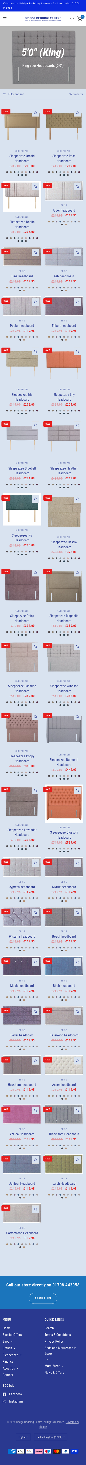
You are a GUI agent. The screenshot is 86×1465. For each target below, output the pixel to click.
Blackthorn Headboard (64, 1134)
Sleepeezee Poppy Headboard (22, 758)
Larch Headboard (64, 1184)
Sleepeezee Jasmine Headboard (22, 688)
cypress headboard (22, 887)
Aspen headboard (64, 1085)
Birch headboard (64, 986)
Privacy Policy (54, 1341)
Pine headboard (22, 276)
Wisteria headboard (22, 936)
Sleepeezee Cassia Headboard (64, 544)
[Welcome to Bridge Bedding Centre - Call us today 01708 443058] (43, 6)
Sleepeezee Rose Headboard (64, 158)
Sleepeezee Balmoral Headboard (64, 762)
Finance (8, 1361)
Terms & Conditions (58, 1335)
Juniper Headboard (22, 1184)
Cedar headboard (22, 1035)
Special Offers (12, 1335)
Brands (7, 1348)
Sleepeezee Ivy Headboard (22, 537)
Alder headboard (64, 210)
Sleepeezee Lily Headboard (64, 397)
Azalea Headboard (22, 1134)
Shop (6, 1341)
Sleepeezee (22, 151)
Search (49, 1328)
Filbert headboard (64, 326)
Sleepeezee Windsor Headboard (64, 688)
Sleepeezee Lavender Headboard (22, 832)
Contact (8, 1375)
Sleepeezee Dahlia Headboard (22, 224)
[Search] (72, 18)
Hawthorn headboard (22, 1085)
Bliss (64, 205)
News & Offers (54, 1373)
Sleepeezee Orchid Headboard (22, 158)
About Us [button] (43, 1298)
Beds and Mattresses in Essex (60, 1351)
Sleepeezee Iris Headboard (22, 397)
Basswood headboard (64, 1035)
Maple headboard (22, 986)
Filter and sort (16, 94)
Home (7, 1328)
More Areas (52, 1366)
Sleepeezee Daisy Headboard (22, 618)
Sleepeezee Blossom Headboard (64, 834)
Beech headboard (64, 936)
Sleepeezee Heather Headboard (64, 470)
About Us (9, 1368)
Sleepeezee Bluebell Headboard (22, 470)
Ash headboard (64, 276)
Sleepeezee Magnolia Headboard (63, 618)
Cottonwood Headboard (22, 1233)
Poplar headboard (22, 326)
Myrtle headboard (64, 887)
